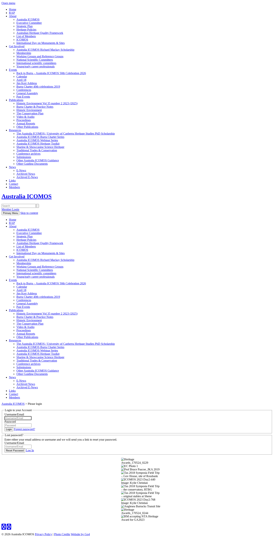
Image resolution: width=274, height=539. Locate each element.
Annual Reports (25, 123)
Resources (15, 130)
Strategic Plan (24, 26)
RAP (12, 12)
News (12, 167)
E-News (21, 170)
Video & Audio (25, 116)
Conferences (23, 90)
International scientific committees (36, 63)
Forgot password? (24, 429)
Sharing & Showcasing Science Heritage (40, 147)
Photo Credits (62, 534)
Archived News (25, 173)
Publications (16, 100)
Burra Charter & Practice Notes (34, 106)
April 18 (21, 79)
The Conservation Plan (29, 113)
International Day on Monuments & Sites (40, 43)
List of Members (26, 36)
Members (14, 187)
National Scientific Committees (34, 59)
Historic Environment (29, 110)
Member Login (10, 209)
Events (13, 69)
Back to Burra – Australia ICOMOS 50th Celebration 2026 (51, 73)
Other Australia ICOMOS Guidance (37, 160)
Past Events (23, 96)
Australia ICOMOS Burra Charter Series (40, 136)
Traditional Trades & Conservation (36, 150)
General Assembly (27, 93)
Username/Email (14, 414)
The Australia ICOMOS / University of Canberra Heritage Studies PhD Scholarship (65, 133)
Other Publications (27, 126)
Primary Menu (10, 213)
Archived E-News (27, 177)
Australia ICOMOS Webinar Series (37, 140)
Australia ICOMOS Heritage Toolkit (37, 143)
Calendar (21, 76)
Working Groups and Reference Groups (39, 56)
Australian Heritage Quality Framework (39, 32)
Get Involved (16, 46)
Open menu (8, 3)
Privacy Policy (43, 534)
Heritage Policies (26, 29)
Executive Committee (29, 22)
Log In (30, 450)
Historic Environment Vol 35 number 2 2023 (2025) (47, 103)
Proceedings (23, 120)
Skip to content (29, 213)
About (12, 16)
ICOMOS (22, 39)
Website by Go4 (80, 534)
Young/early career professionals (35, 66)
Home (12, 9)
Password (10, 421)
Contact (13, 183)
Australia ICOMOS (28, 19)
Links (12, 180)
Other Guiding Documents (32, 163)
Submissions (23, 157)
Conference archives (28, 153)
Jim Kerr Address (26, 83)
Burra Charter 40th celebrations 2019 (38, 86)
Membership (23, 53)
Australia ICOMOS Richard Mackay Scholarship (45, 49)
